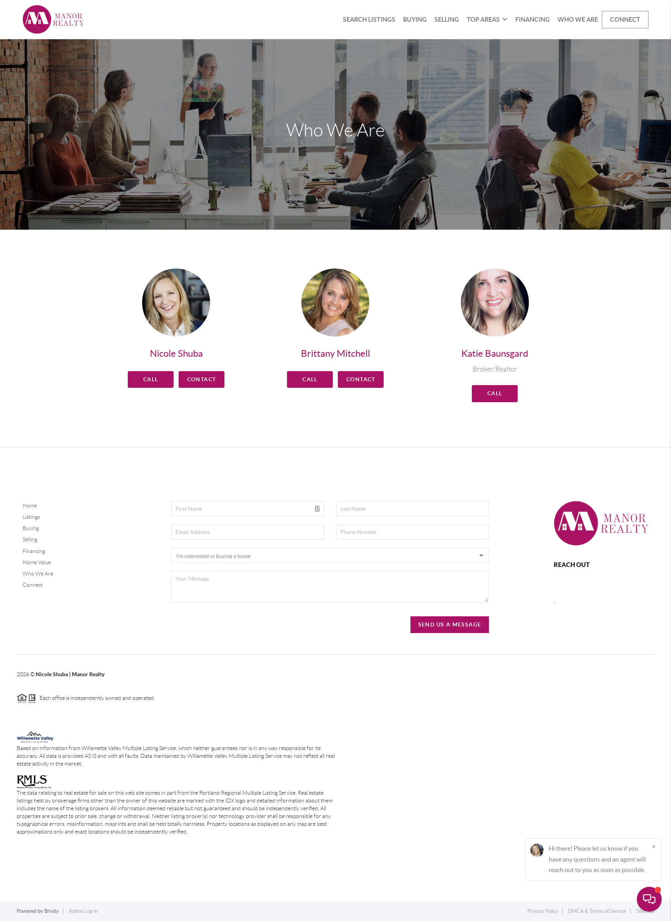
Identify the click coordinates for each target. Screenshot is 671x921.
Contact (201, 379)
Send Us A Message (450, 624)
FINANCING (532, 19)
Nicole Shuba (176, 353)
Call (150, 379)
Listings (31, 517)
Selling (30, 539)
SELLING (447, 19)
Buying (31, 528)
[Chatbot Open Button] (649, 899)
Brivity (51, 911)
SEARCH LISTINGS (369, 19)
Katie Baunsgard (494, 353)
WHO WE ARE (578, 19)
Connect (33, 585)
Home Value (37, 562)
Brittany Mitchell (335, 353)
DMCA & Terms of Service (597, 911)
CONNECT (625, 19)
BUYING (415, 19)
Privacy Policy (542, 911)
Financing (34, 551)
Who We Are (38, 573)
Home (30, 505)
